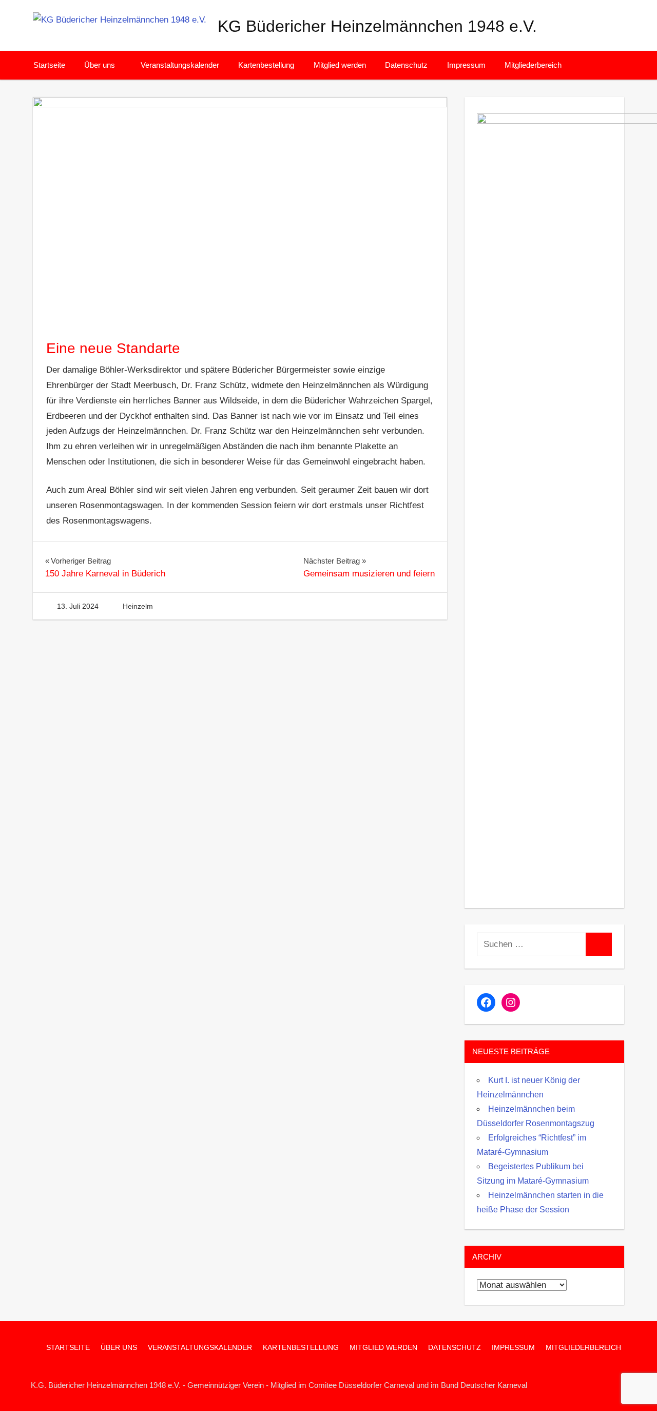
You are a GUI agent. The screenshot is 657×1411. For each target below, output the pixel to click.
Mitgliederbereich (533, 65)
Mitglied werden (340, 65)
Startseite (49, 65)
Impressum (466, 65)
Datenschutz (406, 65)
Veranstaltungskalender (180, 65)
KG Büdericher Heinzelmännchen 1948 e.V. (377, 26)
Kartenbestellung (266, 65)
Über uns (99, 65)
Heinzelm (138, 606)
